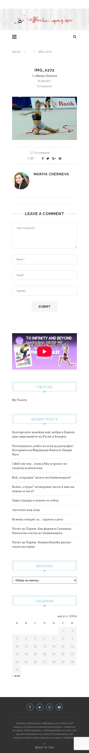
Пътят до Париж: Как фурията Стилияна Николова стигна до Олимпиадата (41, 530)
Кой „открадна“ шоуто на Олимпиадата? (41, 477)
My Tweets (19, 400)
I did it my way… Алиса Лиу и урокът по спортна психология (39, 465)
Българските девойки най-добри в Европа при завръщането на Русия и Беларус (43, 434)
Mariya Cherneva (46, 76)
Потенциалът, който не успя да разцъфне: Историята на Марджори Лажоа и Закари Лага (43, 450)
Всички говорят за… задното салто (37, 519)
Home (16, 51)
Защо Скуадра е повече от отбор (35, 500)
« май (16, 676)
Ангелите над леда (26, 510)
